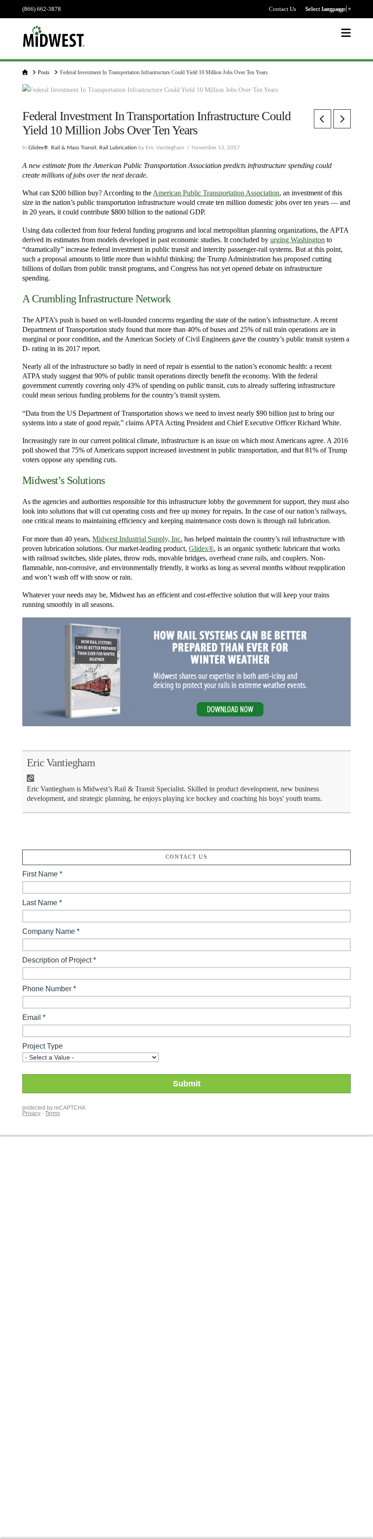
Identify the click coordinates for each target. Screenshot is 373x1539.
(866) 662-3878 (41, 8)
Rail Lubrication (118, 147)
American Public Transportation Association (216, 193)
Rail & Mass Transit (73, 147)
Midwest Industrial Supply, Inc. (137, 539)
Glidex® (38, 147)
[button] (346, 33)
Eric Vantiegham (61, 763)
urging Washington (297, 240)
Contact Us (282, 8)
